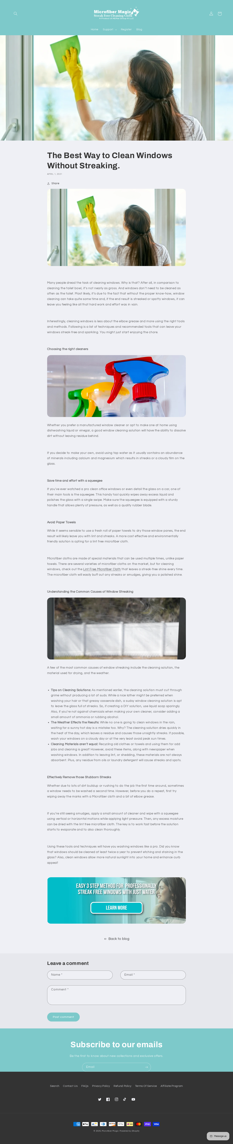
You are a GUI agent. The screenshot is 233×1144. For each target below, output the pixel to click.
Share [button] (55, 183)
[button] (15, 13)
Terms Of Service (146, 1086)
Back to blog (118, 939)
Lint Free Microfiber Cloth (102, 569)
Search (54, 1086)
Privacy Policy (101, 1086)
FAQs (84, 1086)
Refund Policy (122, 1086)
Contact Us (70, 1086)
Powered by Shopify (129, 1131)
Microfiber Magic (110, 1131)
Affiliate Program (172, 1086)
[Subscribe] (146, 1067)
